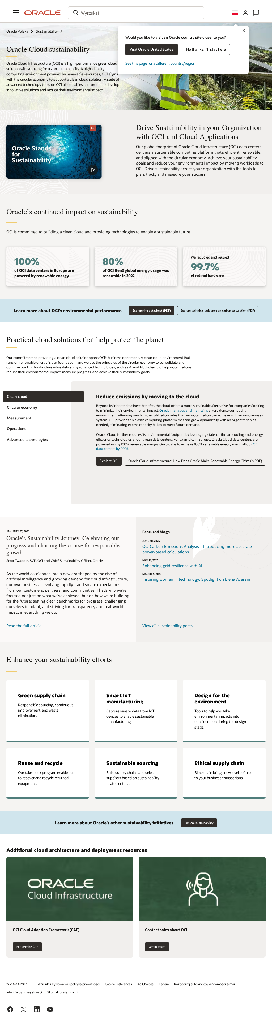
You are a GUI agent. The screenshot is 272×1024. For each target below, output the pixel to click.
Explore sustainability (199, 823)
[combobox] (136, 12)
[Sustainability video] (54, 151)
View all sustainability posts (167, 625)
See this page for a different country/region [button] (160, 63)
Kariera (164, 984)
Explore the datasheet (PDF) (152, 310)
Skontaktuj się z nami (62, 992)
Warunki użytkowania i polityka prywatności (69, 984)
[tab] (43, 396)
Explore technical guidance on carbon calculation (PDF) (218, 310)
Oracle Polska (17, 31)
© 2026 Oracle (16, 984)
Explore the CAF (27, 947)
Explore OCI (109, 461)
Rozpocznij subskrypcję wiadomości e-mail (205, 984)
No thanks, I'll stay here (206, 49)
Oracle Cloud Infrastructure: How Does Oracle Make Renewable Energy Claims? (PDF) (195, 461)
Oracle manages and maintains (183, 410)
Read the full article (23, 625)
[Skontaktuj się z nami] (256, 13)
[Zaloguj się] (245, 13)
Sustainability (47, 31)
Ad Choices (145, 984)
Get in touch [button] (157, 947)
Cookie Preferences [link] (118, 984)
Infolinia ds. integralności (24, 992)
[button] (16, 13)
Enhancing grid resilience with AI (172, 565)
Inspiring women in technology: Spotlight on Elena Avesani (196, 579)
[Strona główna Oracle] (42, 12)
